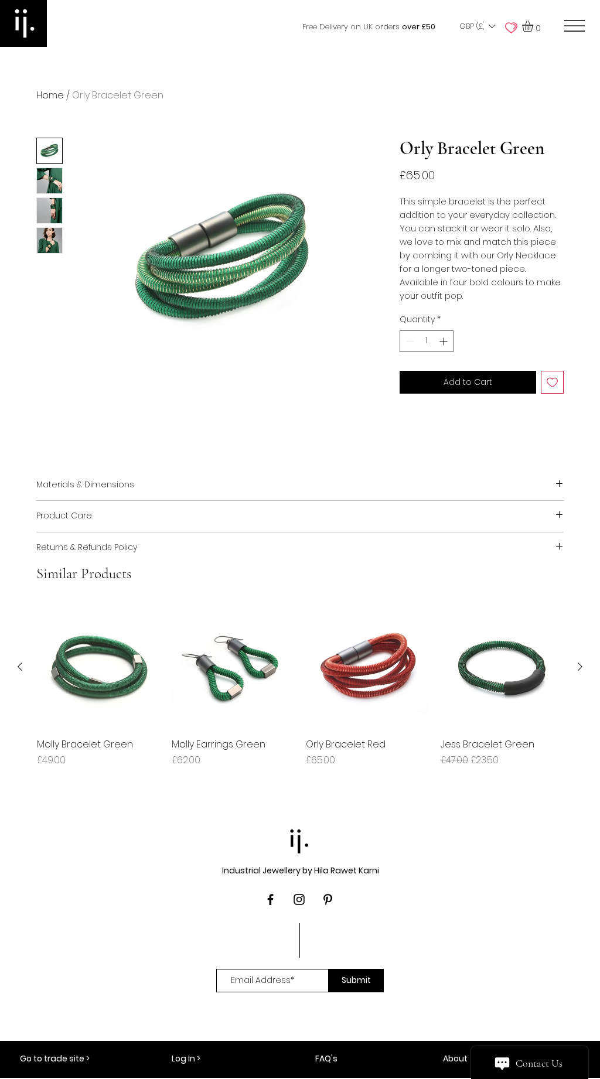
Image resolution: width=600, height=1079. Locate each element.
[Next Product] (580, 667)
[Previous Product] (20, 667)
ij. (300, 838)
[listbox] (477, 26)
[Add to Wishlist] (552, 382)
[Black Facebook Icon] (270, 899)
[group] (300, 693)
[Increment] (444, 341)
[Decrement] (408, 341)
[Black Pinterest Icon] (328, 899)
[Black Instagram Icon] (299, 899)
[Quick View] (98, 667)
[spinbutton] (426, 341)
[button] (477, 26)
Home (50, 95)
